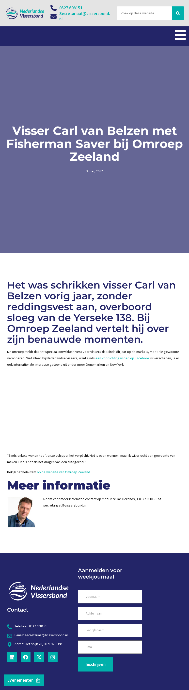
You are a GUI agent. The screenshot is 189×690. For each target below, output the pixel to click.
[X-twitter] (39, 657)
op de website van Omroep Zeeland (63, 472)
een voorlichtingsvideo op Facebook (122, 358)
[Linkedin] (12, 657)
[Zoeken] (178, 13)
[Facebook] (26, 657)
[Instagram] (53, 657)
